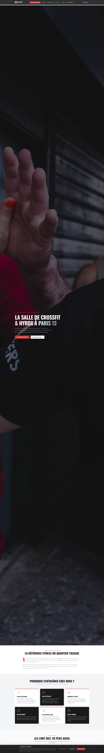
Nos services (70, 2)
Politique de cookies (36, 751)
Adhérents (86, 2)
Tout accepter (81, 748)
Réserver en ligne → (37, 337)
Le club (57, 2)
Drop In (44, 2)
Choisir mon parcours (22, 337)
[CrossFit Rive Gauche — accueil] (18, 2)
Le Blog (63, 2)
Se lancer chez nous (35, 2)
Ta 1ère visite (50, 2)
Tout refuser (72, 748)
